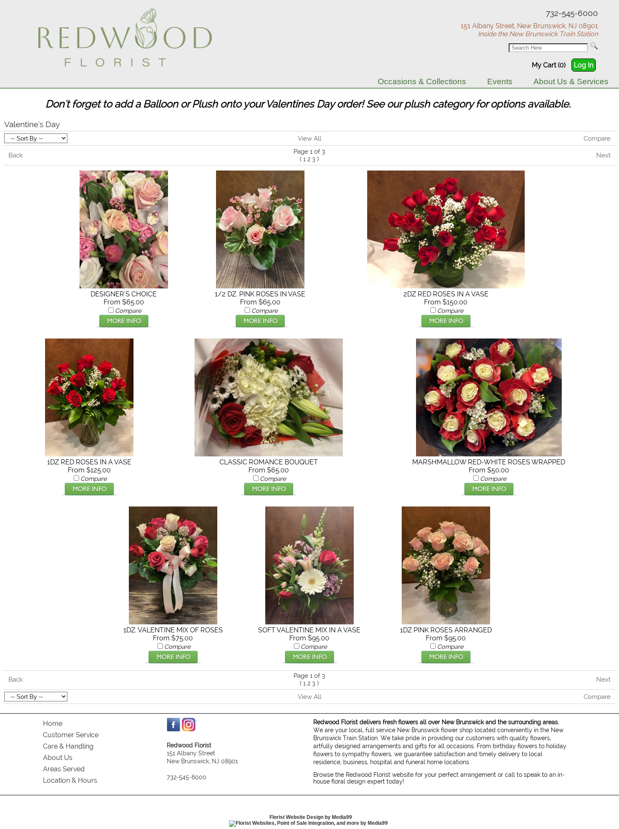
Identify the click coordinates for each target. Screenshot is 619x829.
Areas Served (64, 769)
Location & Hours (70, 780)
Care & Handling (68, 746)
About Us (57, 758)
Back (15, 155)
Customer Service (71, 735)
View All (309, 138)
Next (603, 155)
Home (52, 724)
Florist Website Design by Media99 (310, 817)
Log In (583, 65)
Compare (597, 138)
